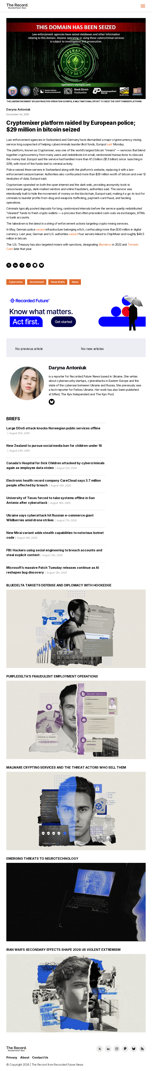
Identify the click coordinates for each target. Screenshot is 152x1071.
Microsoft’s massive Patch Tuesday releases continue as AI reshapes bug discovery (52, 570)
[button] (143, 6)
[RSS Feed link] (142, 1048)
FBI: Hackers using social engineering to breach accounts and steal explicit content (54, 552)
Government (37, 281)
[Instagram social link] (116, 1048)
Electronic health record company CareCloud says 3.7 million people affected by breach (53, 482)
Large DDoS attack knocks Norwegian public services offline (53, 430)
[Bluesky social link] (133, 1048)
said (109, 144)
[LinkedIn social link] (108, 1048)
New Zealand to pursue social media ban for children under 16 (54, 448)
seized (40, 229)
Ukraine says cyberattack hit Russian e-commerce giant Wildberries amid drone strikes (50, 517)
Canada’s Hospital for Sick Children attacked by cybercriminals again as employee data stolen (55, 465)
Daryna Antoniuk (18, 109)
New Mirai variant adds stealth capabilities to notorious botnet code (55, 535)
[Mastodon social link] (125, 1048)
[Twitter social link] (99, 1048)
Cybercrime (16, 281)
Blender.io (105, 244)
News (75, 281)
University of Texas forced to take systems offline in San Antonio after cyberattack (50, 500)
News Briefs (58, 281)
